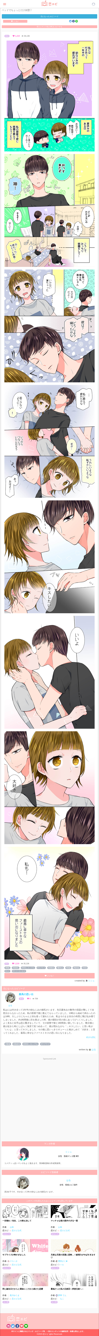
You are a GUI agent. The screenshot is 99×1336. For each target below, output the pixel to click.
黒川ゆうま (14, 1295)
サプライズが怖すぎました (14, 1255)
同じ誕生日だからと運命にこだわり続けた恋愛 (22, 1289)
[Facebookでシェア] (73, 21)
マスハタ (13, 1261)
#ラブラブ (41, 968)
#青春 (7, 968)
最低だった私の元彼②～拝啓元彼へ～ (67, 1289)
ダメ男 (5, 1302)
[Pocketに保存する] (22, 1326)
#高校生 (16, 968)
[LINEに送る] (76, 21)
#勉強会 (76, 968)
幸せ (7, 36)
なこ (62, 1299)
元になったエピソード (49, 16)
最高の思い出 (26, 994)
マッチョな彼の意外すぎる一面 (64, 1221)
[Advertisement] (49, 1081)
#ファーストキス (19, 971)
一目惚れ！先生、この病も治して (16, 1221)
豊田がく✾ (63, 1261)
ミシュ (91, 980)
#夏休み (60, 968)
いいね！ (16, 21)
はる (10, 1005)
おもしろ (6, 1234)
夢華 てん (62, 1295)
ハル (62, 1265)
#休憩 (84, 968)
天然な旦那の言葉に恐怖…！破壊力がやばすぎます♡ (73, 1256)
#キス (7, 971)
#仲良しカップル (28, 968)
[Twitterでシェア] (70, 21)
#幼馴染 (51, 968)
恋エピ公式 (16, 1230)
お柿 (11, 1227)
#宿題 (68, 968)
